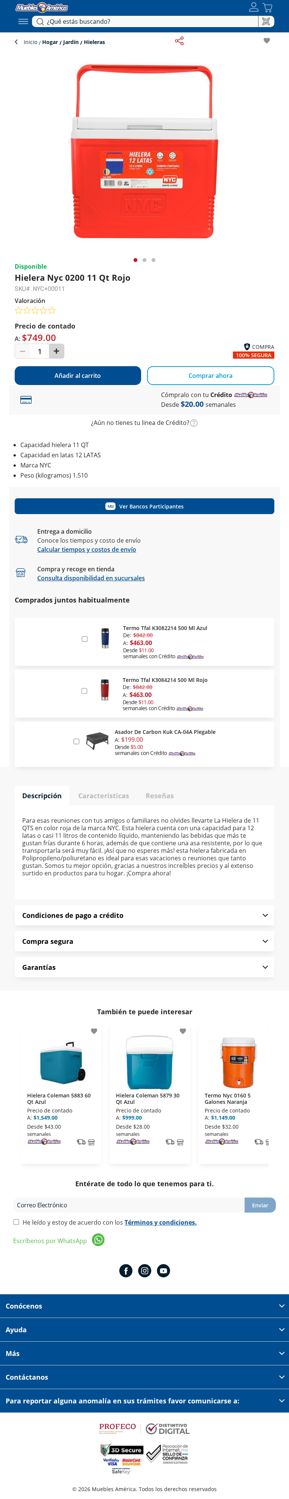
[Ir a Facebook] (125, 1271)
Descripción (42, 795)
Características (103, 795)
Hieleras (93, 42)
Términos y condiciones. (161, 1222)
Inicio (31, 42)
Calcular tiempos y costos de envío (86, 549)
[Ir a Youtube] (163, 1271)
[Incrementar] (56, 351)
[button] (253, 7)
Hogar (50, 42)
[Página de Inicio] (42, 6)
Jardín (71, 42)
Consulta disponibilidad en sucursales (91, 578)
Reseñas (160, 795)
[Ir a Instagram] (144, 1271)
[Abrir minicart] (267, 7)
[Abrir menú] (23, 21)
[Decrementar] (22, 351)
